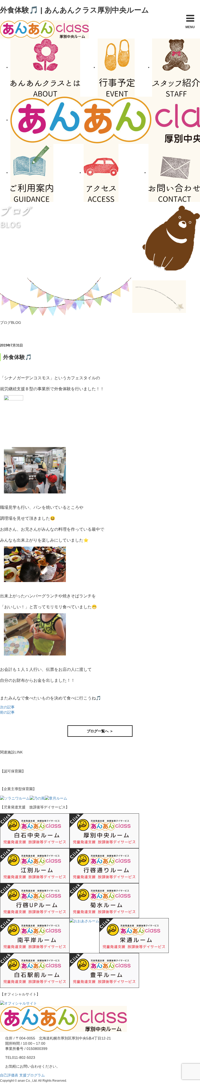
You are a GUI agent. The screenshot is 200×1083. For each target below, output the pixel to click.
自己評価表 (9, 1075)
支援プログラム (32, 1075)
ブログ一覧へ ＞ (100, 731)
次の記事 (7, 707)
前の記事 (7, 712)
